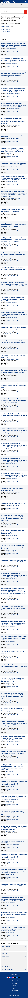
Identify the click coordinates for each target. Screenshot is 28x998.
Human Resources (5, 31)
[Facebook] (11, 977)
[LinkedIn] (7, 977)
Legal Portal (14, 983)
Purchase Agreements (10, 831)
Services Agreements (10, 78)
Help (14, 988)
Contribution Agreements (11, 181)
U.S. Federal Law (6, 960)
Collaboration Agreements (11, 166)
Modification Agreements (11, 63)
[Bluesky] (17, 977)
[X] (19, 977)
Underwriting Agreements (11, 213)
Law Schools (5, 956)
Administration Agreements (12, 331)
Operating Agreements (11, 755)
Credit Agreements (10, 228)
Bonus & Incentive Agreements (13, 138)
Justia (2, 4)
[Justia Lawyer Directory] (21, 977)
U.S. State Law (6, 963)
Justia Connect (14, 980)
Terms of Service (14, 990)
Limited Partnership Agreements (13, 93)
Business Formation (6, 28)
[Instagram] (13, 977)
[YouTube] (9, 977)
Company (14, 985)
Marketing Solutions (7, 969)
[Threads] (15, 977)
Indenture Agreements (11, 48)
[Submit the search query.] (25, 12)
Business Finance (5, 26)
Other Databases (6, 966)
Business (4, 953)
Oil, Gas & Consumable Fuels (11, 51)
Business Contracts (13, 4)
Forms (5, 4)
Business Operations (6, 29)
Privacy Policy (14, 993)
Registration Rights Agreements (13, 198)
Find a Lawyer (6, 946)
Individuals (5, 950)
